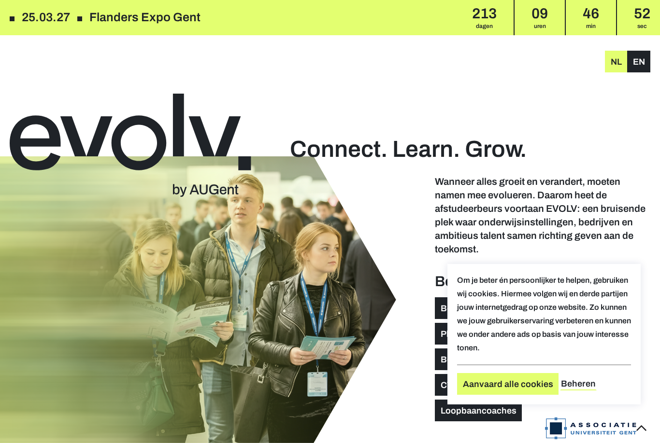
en (639, 62)
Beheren (578, 383)
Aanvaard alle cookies (508, 384)
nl (616, 62)
